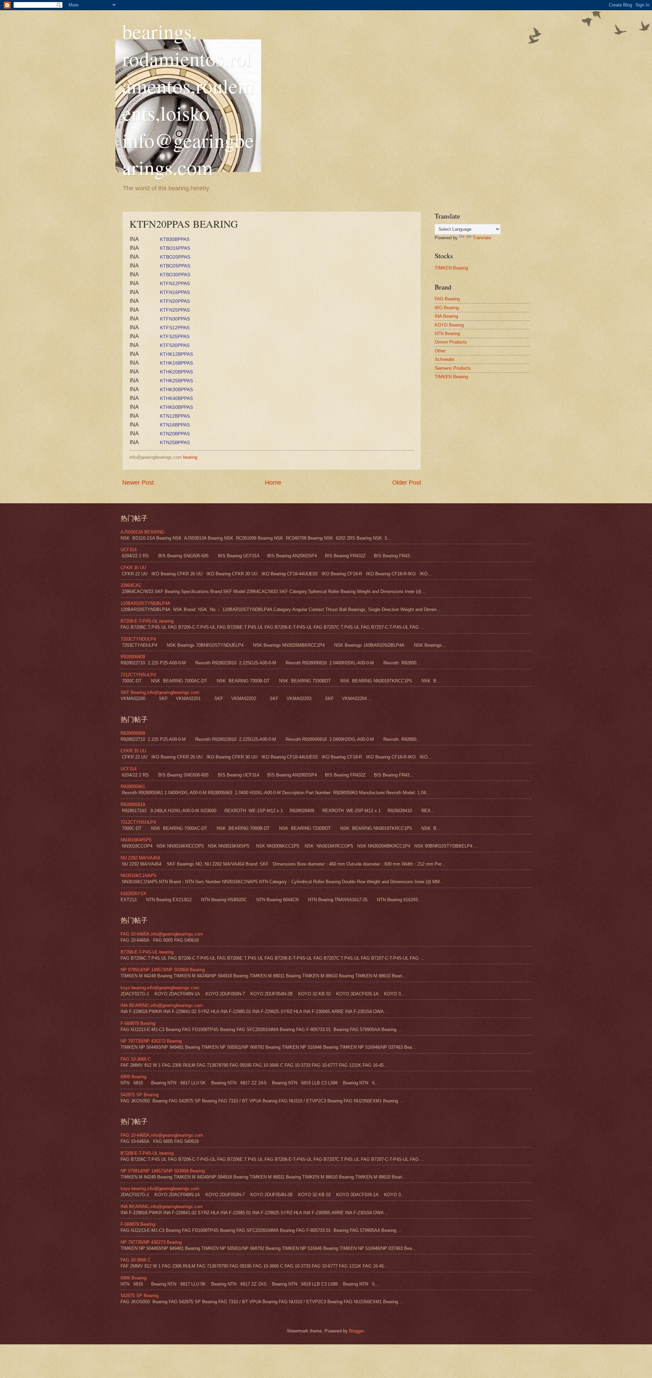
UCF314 (129, 549)
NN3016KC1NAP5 (138, 875)
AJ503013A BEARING (142, 532)
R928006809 (133, 656)
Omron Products (451, 342)
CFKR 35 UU (133, 567)
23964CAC (131, 585)
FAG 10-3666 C (136, 1059)
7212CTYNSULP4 (138, 674)
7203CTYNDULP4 (138, 639)
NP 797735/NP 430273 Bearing (151, 1041)
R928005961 (133, 786)
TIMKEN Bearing (451, 268)
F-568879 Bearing (138, 1023)
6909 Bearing (133, 1076)
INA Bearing (446, 316)
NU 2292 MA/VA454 (140, 857)
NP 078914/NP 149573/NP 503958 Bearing (163, 969)
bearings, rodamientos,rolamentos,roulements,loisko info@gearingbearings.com (188, 99)
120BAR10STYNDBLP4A (145, 603)
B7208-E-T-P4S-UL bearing (147, 621)
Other (440, 350)
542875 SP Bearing (140, 1094)
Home (273, 482)
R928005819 (133, 804)
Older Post (406, 482)
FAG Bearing (447, 298)
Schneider (444, 359)
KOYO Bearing (449, 325)
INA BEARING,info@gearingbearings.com (162, 1005)
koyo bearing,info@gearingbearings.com (160, 987)
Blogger (356, 1330)
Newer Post (138, 482)
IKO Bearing (447, 307)
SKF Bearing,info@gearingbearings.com (160, 692)
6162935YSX (133, 893)
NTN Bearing (447, 333)
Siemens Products (453, 368)
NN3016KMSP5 (136, 839)
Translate (482, 237)
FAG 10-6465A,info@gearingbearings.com (162, 934)
